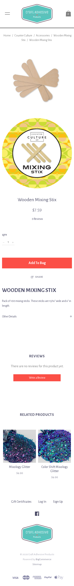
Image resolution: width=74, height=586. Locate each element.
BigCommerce (43, 559)
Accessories (43, 35)
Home (7, 35)
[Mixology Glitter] (19, 446)
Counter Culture (23, 35)
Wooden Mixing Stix (40, 40)
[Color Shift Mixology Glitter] (54, 446)
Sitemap (37, 564)
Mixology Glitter (19, 467)
